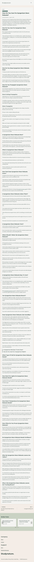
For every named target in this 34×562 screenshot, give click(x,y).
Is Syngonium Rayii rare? (28, 508)
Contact (2, 542)
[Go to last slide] (2, 523)
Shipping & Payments (5, 550)
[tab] (15, 527)
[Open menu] (31, 2)
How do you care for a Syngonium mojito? (14, 351)
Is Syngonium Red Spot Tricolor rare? (13, 349)
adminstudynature (6, 17)
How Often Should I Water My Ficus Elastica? (7, 509)
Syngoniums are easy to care (9, 290)
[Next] (31, 523)
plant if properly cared (22, 189)
